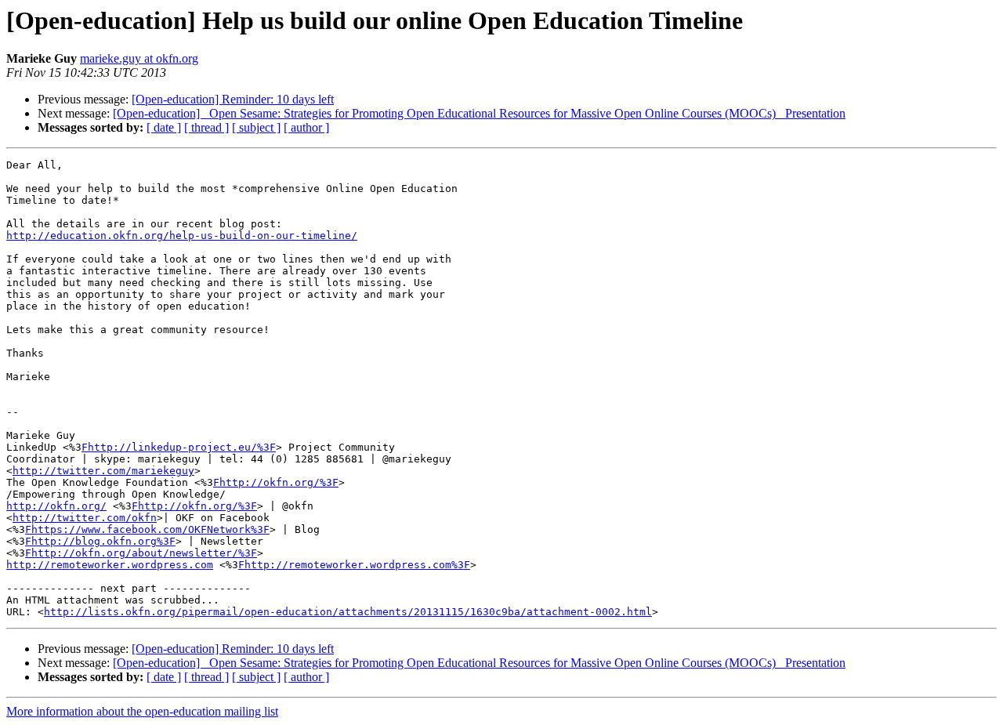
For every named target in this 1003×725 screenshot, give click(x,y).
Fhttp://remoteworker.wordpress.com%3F (354, 565)
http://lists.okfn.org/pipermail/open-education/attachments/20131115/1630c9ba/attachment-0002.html (348, 612)
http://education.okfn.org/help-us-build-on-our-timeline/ (181, 235)
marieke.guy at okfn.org (139, 58)
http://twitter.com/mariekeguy (103, 471)
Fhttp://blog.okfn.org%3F (100, 541)
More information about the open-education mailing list (142, 711)
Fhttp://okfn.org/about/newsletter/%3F (141, 553)
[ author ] (306, 127)
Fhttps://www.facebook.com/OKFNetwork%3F (147, 529)
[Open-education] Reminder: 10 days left (233, 99)
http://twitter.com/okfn (85, 518)
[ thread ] (206, 127)
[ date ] (164, 127)
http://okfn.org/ (56, 506)
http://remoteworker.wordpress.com (109, 565)
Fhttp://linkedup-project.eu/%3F (178, 447)
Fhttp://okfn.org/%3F (276, 482)
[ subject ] (256, 127)
